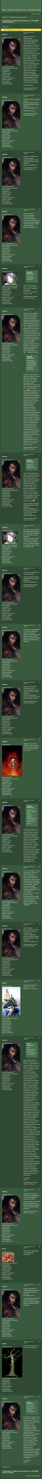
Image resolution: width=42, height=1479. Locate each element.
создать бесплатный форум (32, 1475)
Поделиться (26, 32)
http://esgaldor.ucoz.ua (29, 110)
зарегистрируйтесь (22, 17)
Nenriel (4, 983)
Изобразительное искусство (21, 20)
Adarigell (4, 268)
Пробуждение (7, 20)
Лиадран (4, 741)
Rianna (4, 1249)
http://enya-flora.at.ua (33, 352)
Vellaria (4, 1343)
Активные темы (36, 14)
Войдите (12, 17)
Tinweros (4, 34)
